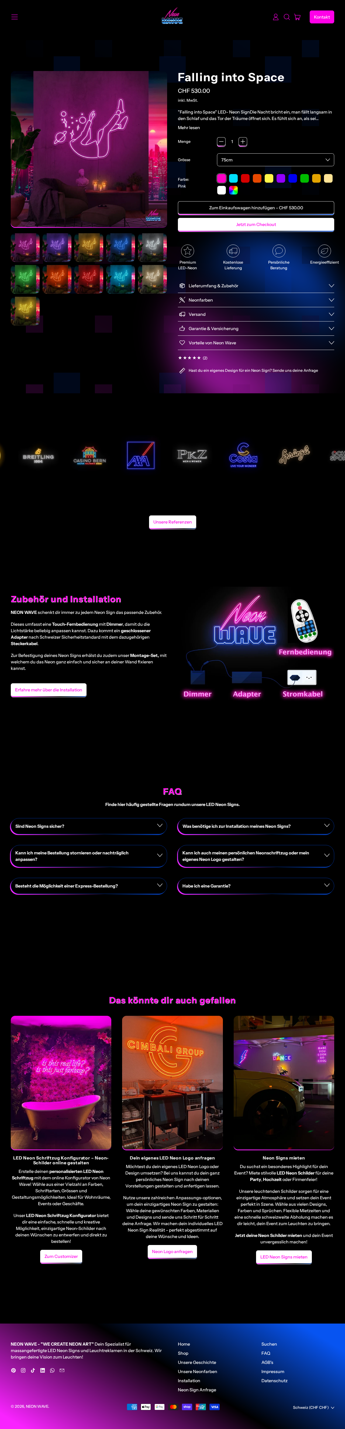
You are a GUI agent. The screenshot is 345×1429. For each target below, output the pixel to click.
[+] (243, 141)
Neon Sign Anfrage (197, 1389)
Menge (184, 141)
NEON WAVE (37, 1406)
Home (184, 1344)
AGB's (267, 1362)
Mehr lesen (189, 127)
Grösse (184, 159)
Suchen (269, 1344)
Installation (189, 1380)
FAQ (265, 1353)
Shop (183, 1353)
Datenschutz (274, 1380)
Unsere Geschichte (197, 1362)
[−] (221, 141)
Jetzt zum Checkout (256, 224)
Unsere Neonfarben (197, 1371)
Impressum (272, 1371)
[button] (286, 17)
